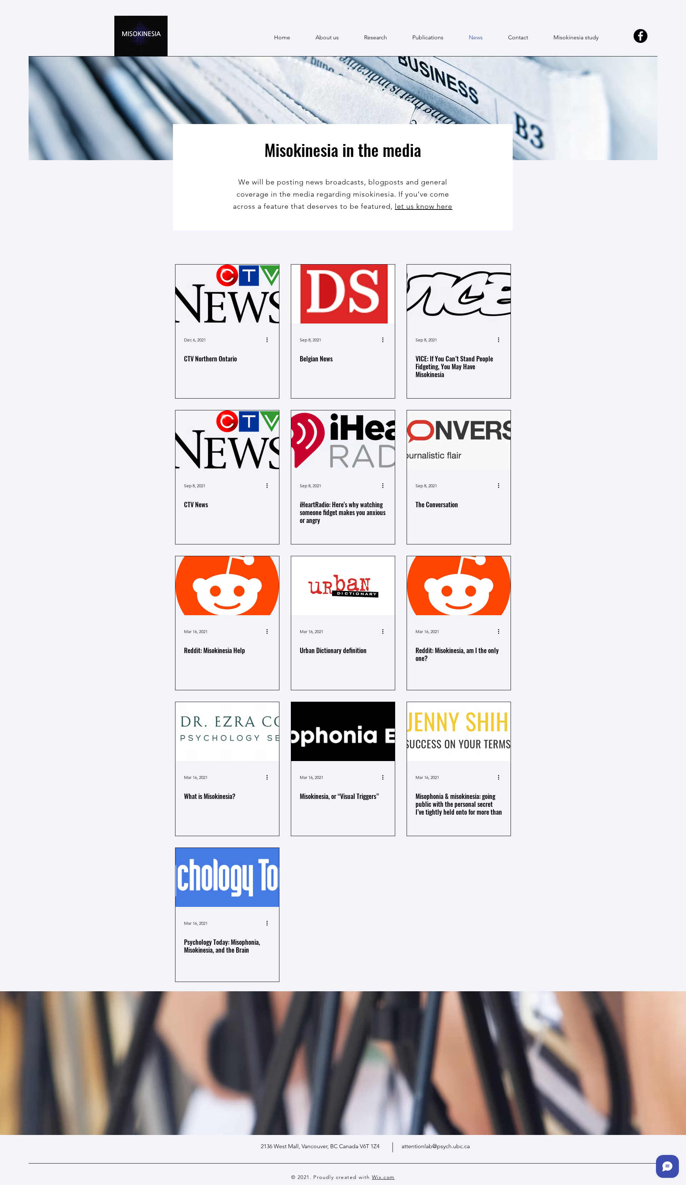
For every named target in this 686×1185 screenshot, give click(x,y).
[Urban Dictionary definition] (343, 585)
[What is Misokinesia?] (227, 731)
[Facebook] (640, 36)
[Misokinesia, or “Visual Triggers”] (343, 731)
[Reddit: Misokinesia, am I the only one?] (459, 585)
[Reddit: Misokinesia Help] (227, 585)
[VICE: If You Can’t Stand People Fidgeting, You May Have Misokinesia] (459, 294)
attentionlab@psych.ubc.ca (436, 1146)
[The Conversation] (459, 439)
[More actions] (269, 339)
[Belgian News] (343, 294)
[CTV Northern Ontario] (227, 294)
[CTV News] (227, 439)
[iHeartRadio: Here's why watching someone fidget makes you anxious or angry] (343, 439)
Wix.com (383, 1177)
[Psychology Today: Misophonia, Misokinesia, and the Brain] (227, 877)
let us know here (423, 206)
